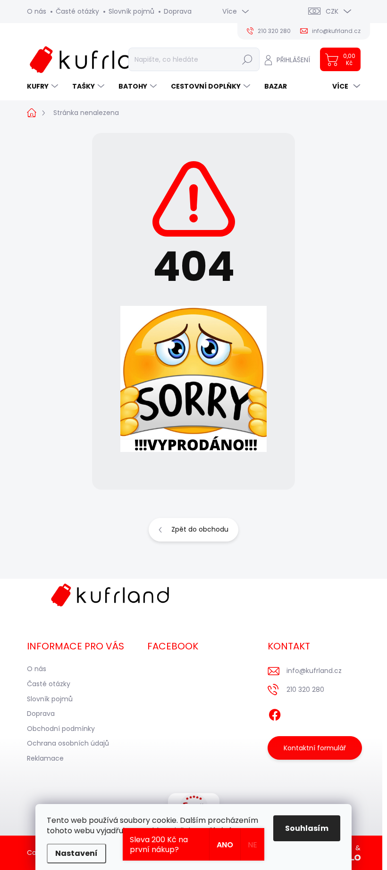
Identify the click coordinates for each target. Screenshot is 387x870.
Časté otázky (77, 11)
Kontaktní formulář (315, 748)
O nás (36, 11)
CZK (332, 11)
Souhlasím (306, 828)
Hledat (247, 59)
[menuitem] (43, 86)
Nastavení (76, 853)
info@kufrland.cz (314, 670)
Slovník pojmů (131, 11)
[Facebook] (275, 713)
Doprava (178, 11)
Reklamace (45, 758)
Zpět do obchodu (199, 529)
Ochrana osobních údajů (68, 743)
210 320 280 (305, 689)
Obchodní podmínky (61, 728)
